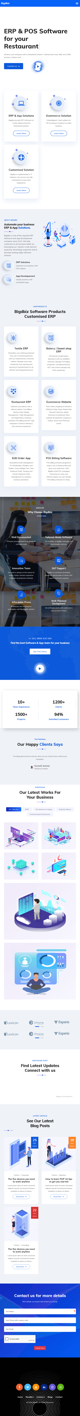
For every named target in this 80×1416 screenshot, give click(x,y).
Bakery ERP (58, 845)
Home (20, 1397)
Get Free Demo (40, 651)
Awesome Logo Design (40, 995)
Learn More (21, 133)
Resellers (30, 1397)
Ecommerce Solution (58, 115)
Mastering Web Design (40, 935)
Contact (59, 1397)
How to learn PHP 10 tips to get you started (58, 1180)
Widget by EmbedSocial (64, 1096)
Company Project (58, 875)
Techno (17, 1175)
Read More (20, 1197)
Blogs (50, 1397)
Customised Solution (21, 169)
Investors (41, 1397)
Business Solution (21, 875)
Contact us (12, 66)
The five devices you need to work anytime (21, 1180)
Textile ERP (21, 845)
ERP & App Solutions (21, 115)
